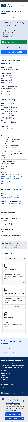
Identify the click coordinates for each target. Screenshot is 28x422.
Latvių (25, 195)
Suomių (3, 197)
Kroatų (19, 195)
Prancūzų (6, 176)
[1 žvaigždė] (2, 348)
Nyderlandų (15, 176)
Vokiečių (18, 174)
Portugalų (21, 176)
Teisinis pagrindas (5, 377)
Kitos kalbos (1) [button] (18, 282)
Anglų (10, 75)
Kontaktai (3, 387)
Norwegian (16, 178)
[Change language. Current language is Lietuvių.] (22, 5)
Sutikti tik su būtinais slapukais (14, 418)
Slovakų (3, 178)
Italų (11, 176)
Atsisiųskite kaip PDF (15, 52)
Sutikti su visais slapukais (13, 414)
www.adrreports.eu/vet (11, 247)
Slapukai (3, 375)
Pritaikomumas (4, 379)
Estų (22, 174)
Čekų (14, 174)
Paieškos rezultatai (9, 18)
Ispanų (10, 174)
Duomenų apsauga (5, 373)
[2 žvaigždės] (4, 348)
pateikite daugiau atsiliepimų (10, 352)
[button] (14, 47)
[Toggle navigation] (25, 6)
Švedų (7, 178)
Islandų (11, 178)
